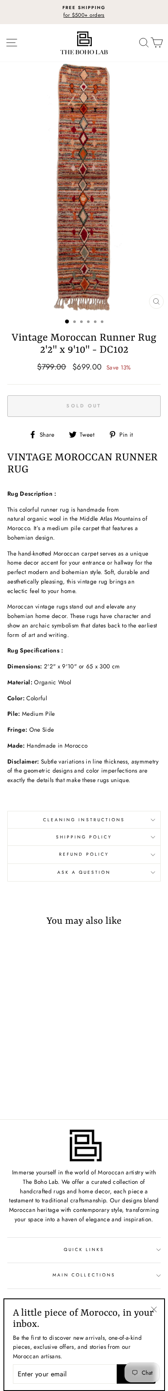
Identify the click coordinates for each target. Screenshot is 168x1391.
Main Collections (84, 1275)
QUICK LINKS (84, 1249)
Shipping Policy (84, 837)
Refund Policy (84, 854)
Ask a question (84, 872)
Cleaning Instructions (84, 820)
